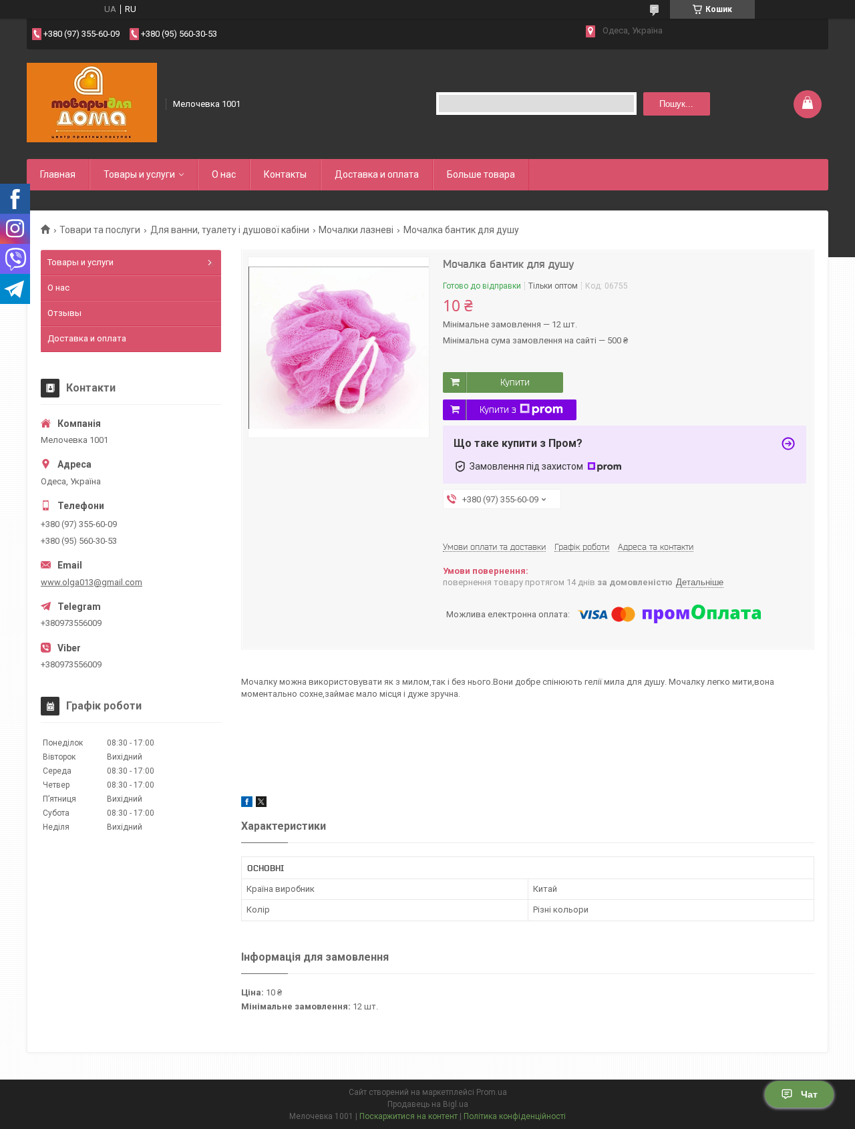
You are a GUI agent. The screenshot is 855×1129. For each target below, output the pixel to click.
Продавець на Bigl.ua (427, 1104)
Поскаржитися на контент (408, 1116)
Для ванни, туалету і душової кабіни (229, 229)
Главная (57, 174)
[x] (261, 804)
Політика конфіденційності (515, 1116)
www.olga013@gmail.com (91, 582)
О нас (224, 174)
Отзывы (64, 313)
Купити (515, 382)
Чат (809, 1094)
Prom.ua (491, 1092)
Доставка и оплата (377, 174)
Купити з (498, 409)
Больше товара (481, 174)
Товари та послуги (99, 229)
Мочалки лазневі (356, 229)
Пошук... (676, 104)
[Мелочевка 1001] (92, 103)
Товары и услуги (139, 174)
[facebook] (246, 804)
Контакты (285, 174)
